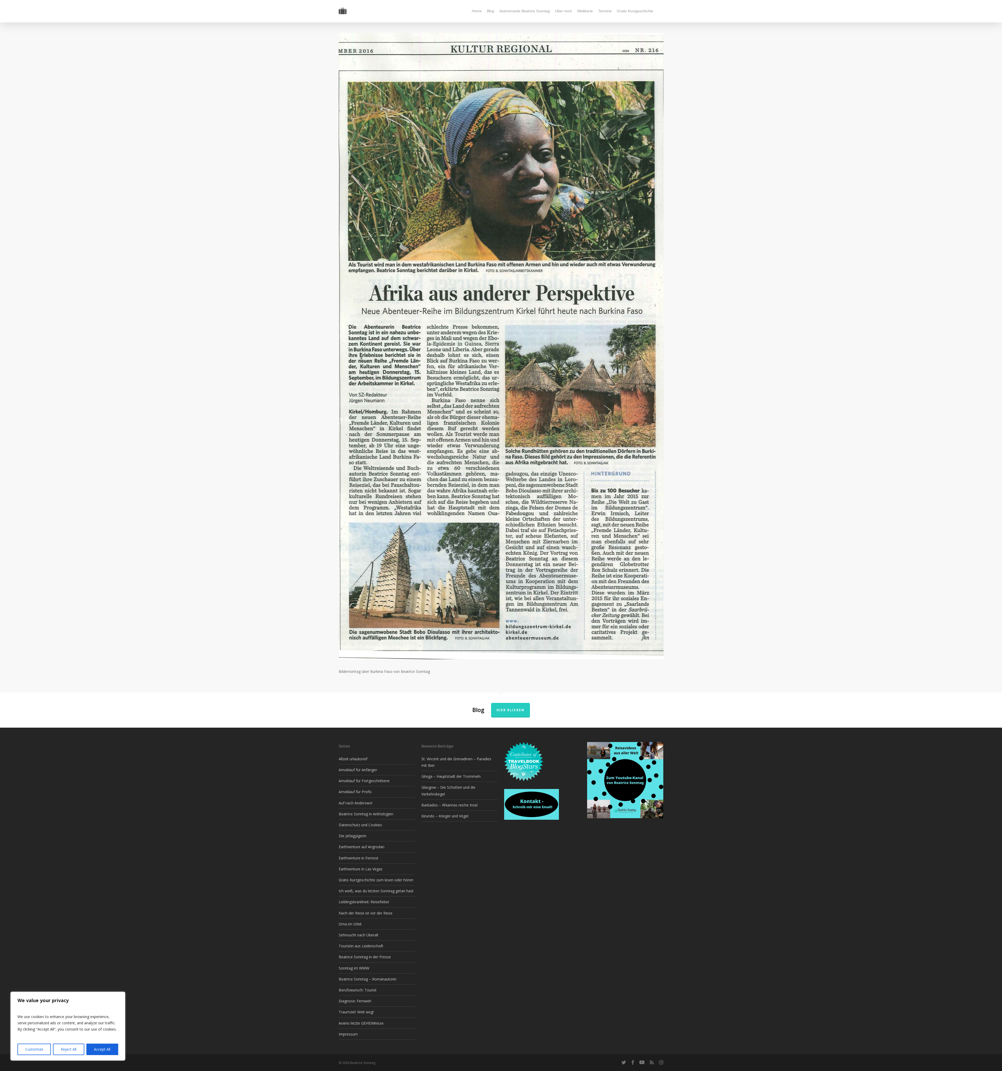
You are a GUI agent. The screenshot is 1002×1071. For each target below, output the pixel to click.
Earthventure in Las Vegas (361, 868)
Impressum (348, 1034)
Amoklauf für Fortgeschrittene (364, 780)
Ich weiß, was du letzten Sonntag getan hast (376, 890)
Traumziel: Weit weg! (356, 1011)
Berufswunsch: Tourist (358, 990)
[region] (67, 1026)
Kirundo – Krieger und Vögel (444, 815)
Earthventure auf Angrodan (361, 846)
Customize (34, 1049)
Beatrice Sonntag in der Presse (365, 956)
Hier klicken (510, 710)
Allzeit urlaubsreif (353, 758)
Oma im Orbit (350, 924)
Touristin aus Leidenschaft (361, 945)
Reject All (68, 1049)
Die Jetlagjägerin (352, 835)
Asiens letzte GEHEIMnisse (361, 1023)
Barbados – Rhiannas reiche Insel (449, 805)
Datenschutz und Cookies (360, 824)
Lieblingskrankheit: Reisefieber (364, 901)
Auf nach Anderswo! (355, 802)
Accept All (102, 1049)
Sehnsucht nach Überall (358, 934)
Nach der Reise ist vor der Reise (365, 913)
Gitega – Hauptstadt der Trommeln (451, 776)
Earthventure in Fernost (358, 857)
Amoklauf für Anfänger (358, 769)
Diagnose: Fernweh (355, 1000)
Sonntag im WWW (354, 968)
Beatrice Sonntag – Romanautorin (367, 979)
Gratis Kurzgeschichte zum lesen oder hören (376, 879)
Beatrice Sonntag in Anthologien (366, 813)
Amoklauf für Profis (355, 791)
